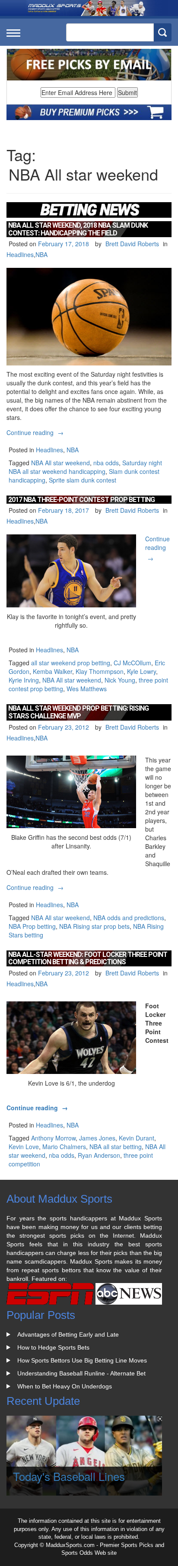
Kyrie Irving (24, 680)
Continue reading (36, 432)
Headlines (20, 254)
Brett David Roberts (132, 243)
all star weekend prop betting (70, 662)
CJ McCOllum (132, 662)
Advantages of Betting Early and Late (68, 1334)
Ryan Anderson (99, 1155)
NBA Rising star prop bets (94, 926)
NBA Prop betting (32, 926)
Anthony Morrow (53, 1138)
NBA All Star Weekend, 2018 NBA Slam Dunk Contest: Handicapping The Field (78, 229)
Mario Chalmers (64, 1146)
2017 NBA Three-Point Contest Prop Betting (81, 500)
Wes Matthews (87, 688)
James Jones (97, 1138)
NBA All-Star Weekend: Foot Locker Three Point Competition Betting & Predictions (87, 958)
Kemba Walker (52, 671)
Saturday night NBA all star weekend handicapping (85, 467)
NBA (41, 254)
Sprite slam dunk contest (82, 480)
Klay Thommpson (100, 671)
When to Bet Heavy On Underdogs (64, 1386)
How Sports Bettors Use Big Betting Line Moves (82, 1360)
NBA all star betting (115, 1146)
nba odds (106, 462)
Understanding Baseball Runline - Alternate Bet (81, 1373)
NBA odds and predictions (128, 917)
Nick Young (120, 680)
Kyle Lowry (141, 671)
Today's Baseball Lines (69, 1476)
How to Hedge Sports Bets (53, 1347)
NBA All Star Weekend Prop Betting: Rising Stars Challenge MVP (78, 712)
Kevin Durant (136, 1138)
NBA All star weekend (60, 462)
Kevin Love (24, 1146)
